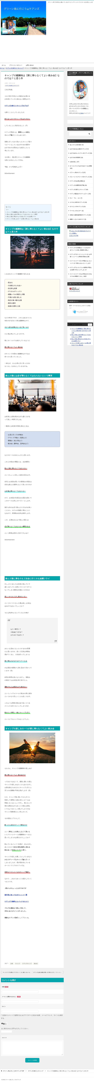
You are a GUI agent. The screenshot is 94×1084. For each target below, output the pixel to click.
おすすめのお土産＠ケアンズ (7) (79, 149)
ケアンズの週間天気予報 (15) (78, 185)
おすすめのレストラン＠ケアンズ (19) (81, 153)
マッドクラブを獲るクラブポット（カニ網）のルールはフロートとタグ (17, 972)
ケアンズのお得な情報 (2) (77, 181)
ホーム (4, 65)
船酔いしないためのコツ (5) (78, 219)
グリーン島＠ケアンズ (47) (78, 172)
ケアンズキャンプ (26, 963)
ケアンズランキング (74, 291)
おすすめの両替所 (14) (76, 157)
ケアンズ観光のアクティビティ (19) (80, 193)
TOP (13, 1071)
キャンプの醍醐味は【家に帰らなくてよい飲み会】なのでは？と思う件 (28, 212)
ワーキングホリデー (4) (77, 210)
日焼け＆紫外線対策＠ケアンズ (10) (80, 215)
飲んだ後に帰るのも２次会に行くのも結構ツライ (21, 216)
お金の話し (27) (74, 161)
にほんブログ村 (73, 235)
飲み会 (35, 963)
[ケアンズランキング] (74, 288)
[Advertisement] (47, 49)
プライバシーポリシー (15, 65)
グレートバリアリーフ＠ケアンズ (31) (81, 177)
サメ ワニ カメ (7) (76, 198)
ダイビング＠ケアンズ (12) (78, 206)
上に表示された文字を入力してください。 (15, 1028)
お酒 (12, 963)
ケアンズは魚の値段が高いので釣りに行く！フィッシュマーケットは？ (48, 972)
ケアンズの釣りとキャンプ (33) (79, 189)
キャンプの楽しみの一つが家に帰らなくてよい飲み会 (23, 219)
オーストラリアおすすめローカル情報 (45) (81, 167)
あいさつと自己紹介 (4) (77, 144)
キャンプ (17, 963)
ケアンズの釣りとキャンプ (12, 85)
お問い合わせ (30, 65)
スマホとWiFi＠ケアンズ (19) (78, 202)
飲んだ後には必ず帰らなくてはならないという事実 (22, 214)
